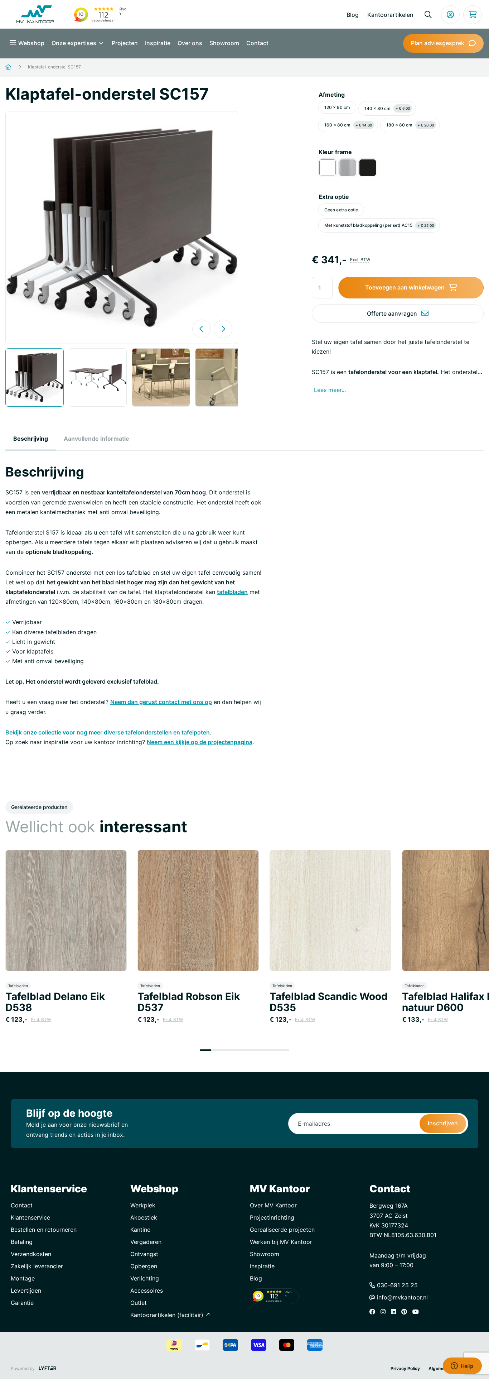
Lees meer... (330, 389)
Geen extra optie (341, 209)
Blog (353, 14)
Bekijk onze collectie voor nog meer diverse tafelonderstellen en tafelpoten (107, 732)
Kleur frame (335, 151)
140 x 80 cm (387, 108)
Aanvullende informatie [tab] (96, 438)
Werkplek (142, 1205)
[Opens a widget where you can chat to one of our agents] (462, 1366)
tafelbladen (232, 591)
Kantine (140, 1229)
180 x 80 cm (410, 125)
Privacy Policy (405, 1368)
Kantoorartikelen (390, 14)
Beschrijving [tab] (30, 438)
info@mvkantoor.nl (401, 1297)
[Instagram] (385, 1311)
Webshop (31, 43)
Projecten (125, 43)
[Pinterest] (406, 1311)
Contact (257, 43)
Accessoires (146, 1290)
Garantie (22, 1302)
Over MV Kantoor (273, 1205)
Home (17, 67)
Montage (23, 1278)
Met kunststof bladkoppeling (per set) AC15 (379, 225)
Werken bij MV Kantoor (281, 1241)
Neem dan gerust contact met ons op (161, 701)
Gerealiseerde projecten (282, 1229)
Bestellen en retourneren (44, 1229)
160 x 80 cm (348, 125)
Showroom (224, 43)
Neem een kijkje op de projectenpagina (199, 742)
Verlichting (144, 1278)
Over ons (190, 43)
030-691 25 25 (396, 1285)
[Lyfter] (47, 1368)
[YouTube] (417, 1311)
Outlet (138, 1302)
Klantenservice (30, 1217)
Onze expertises (75, 43)
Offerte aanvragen (392, 313)
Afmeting (332, 94)
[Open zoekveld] (428, 14)
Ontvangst (144, 1254)
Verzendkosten (31, 1254)
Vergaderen (145, 1241)
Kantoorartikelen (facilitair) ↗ (170, 1314)
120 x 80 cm (337, 107)
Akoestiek (143, 1217)
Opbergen (143, 1266)
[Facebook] (374, 1311)
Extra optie (334, 196)
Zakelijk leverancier (37, 1266)
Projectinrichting (272, 1217)
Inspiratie (157, 43)
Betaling (22, 1241)
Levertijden (26, 1290)
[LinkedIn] (395, 1311)
